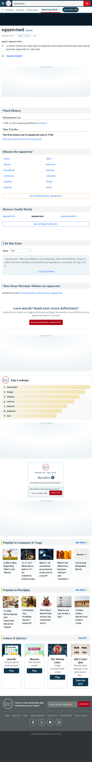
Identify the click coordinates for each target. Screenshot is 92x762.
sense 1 (43, 123)
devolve (44, 477)
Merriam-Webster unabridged (46, 322)
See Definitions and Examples (45, 482)
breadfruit (9, 170)
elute (49, 187)
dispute (8, 187)
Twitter (41, 722)
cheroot (50, 170)
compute (51, 175)
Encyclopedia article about (41, 292)
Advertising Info (38, 715)
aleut (49, 158)
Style (5, 250)
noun (29, 30)
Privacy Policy (66, 715)
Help (7, 715)
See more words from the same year (22, 139)
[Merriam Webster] (45, 467)
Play (11, 670)
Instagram (58, 722)
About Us (16, 715)
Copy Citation (47, 271)
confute (8, 181)
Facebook (33, 722)
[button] (50, 10)
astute (7, 164)
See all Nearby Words (45, 224)
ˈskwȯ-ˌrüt (22, 35)
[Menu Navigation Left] (2, 9)
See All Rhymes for (45, 195)
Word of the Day (45, 472)
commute (9, 175)
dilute (49, 181)
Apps (25, 715)
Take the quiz (80, 682)
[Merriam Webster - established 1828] (8, 3)
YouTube (50, 722)
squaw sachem (68, 216)
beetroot (50, 164)
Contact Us (53, 715)
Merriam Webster (8, 703)
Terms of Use (81, 715)
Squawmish (9, 216)
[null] (52, 477)
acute (7, 158)
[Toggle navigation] (3, 3)
